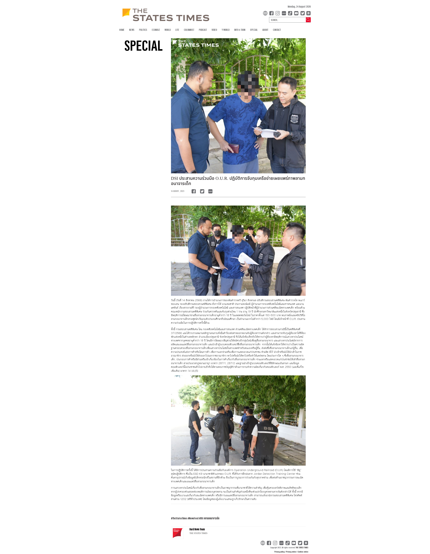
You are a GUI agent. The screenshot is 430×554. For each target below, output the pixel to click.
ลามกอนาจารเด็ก (212, 518)
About (265, 29)
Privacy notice (291, 551)
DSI (201, 518)
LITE (177, 29)
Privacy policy (279, 551)
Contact (277, 29)
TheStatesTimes (179, 518)
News (131, 29)
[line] (284, 13)
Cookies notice (303, 551)
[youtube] (297, 13)
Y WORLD (225, 29)
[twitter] (302, 13)
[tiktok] (291, 13)
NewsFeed (194, 518)
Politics (143, 29)
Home (121, 29)
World (168, 29)
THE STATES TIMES (302, 547)
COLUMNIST (189, 29)
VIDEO (214, 29)
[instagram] (278, 13)
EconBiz (156, 29)
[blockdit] (308, 13)
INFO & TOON (239, 29)
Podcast (203, 29)
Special (254, 29)
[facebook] (272, 13)
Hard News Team (197, 529)
